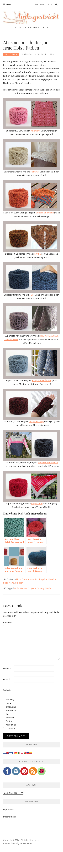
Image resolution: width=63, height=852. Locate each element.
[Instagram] (16, 772)
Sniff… (37, 253)
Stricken (19, 582)
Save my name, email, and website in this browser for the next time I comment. (11, 714)
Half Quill (35, 171)
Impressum (8, 809)
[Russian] (27, 752)
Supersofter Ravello (48, 462)
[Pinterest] (24, 772)
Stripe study (37, 503)
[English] (7, 752)
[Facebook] (7, 772)
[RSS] (33, 772)
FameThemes (26, 843)
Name (7, 668)
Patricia (27, 54)
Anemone (36, 130)
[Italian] (19, 752)
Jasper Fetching (36, 421)
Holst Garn (11, 54)
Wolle (48, 588)
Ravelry (52, 579)
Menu (9, 4)
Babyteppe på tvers (41, 380)
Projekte (43, 579)
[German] (16, 752)
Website (7, 690)
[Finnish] (10, 752)
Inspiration (33, 579)
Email (6, 679)
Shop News (8, 582)
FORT (32, 294)
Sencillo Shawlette (45, 212)
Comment (8, 624)
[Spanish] (30, 752)
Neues (23, 588)
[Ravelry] (41, 772)
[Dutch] (4, 752)
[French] (13, 752)
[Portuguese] (25, 752)
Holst (16, 588)
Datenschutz (9, 816)
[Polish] (22, 752)
